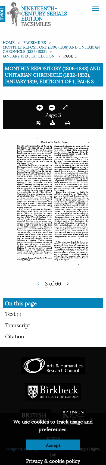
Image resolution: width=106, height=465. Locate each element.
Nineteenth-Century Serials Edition (44, 13)
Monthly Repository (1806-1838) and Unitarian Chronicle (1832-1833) (51, 49)
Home (9, 42)
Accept (53, 444)
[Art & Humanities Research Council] (53, 365)
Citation (14, 336)
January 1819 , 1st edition (29, 56)
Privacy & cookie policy (53, 460)
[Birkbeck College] (53, 391)
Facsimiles (34, 42)
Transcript (17, 325)
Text (13, 313)
